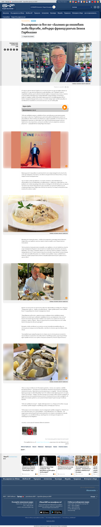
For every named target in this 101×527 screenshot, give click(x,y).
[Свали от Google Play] (56, 512)
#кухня (34, 446)
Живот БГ (26, 479)
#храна (55, 446)
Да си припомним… (88, 487)
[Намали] (68, 87)
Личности (25, 21)
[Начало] (8, 5)
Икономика (91, 490)
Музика (68, 479)
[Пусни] (53, 7)
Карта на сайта (50, 521)
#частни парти (63, 446)
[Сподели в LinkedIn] (11, 49)
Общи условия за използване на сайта (34, 517)
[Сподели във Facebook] (5, 49)
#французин (48, 446)
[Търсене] (91, 7)
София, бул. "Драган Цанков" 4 (24, 503)
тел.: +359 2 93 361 (28, 505)
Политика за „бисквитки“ (69, 517)
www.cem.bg (71, 510)
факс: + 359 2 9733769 (73, 507)
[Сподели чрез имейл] (17, 49)
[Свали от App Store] (44, 512)
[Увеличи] (65, 87)
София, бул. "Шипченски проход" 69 (78, 503)
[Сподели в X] (8, 49)
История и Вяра (90, 479)
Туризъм (37, 479)
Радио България (29, 36)
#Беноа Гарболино (26, 446)
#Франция (40, 446)
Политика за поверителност (53, 517)
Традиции (77, 479)
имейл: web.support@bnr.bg (25, 507)
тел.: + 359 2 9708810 (73, 505)
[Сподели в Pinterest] (14, 49)
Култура (58, 479)
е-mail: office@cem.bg (74, 508)
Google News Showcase (42, 442)
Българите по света (11, 479)
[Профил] (98, 7)
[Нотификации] (95, 7)
